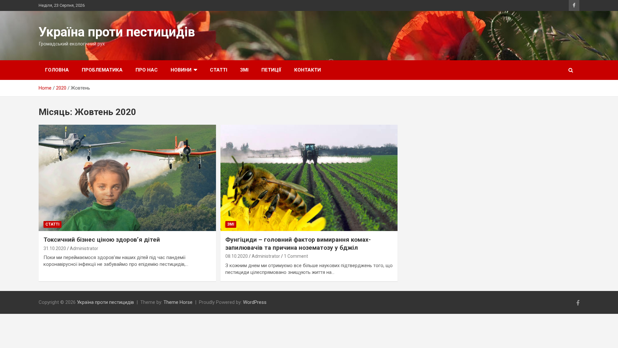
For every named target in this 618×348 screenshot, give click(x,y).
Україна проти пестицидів (117, 32)
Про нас (147, 70)
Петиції (271, 70)
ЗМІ (244, 70)
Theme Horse (178, 302)
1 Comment (296, 256)
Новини (181, 70)
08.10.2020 (236, 256)
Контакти (307, 70)
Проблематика (102, 70)
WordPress (255, 302)
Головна (57, 70)
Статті (218, 70)
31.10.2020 (54, 248)
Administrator (84, 248)
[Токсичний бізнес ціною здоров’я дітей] (127, 177)
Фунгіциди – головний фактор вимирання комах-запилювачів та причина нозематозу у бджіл (298, 243)
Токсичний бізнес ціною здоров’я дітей (101, 239)
